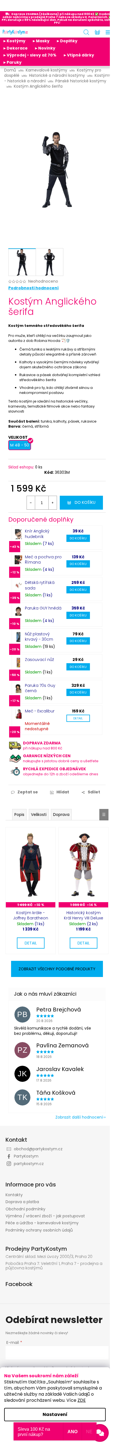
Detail (78, 718)
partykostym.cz (29, 1163)
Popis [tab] (19, 814)
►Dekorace (15, 48)
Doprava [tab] (61, 814)
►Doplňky (66, 41)
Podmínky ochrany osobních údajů (39, 1230)
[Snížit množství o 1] (31, 502)
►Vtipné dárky (78, 55)
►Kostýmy (14, 41)
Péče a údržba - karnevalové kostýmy (42, 1223)
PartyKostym (26, 1156)
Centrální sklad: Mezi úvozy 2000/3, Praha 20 (49, 1257)
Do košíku (85, 502)
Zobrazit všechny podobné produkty (57, 969)
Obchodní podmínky (25, 1209)
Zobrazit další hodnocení (79, 1117)
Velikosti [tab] (38, 814)
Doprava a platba (22, 1202)
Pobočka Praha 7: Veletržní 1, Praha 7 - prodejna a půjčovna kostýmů (54, 1266)
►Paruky (12, 62)
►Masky (41, 41)
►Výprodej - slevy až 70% (29, 55)
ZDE (81, 1400)
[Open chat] (100, 1433)
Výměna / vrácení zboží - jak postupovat (45, 1216)
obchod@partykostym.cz (38, 1149)
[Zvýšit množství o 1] (52, 502)
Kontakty (14, 1195)
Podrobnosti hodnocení (33, 288)
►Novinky (44, 48)
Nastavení (55, 1414)
